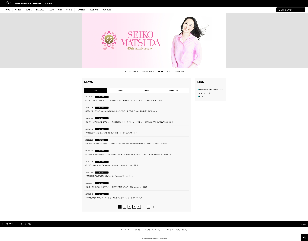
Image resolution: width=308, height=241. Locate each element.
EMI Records (13, 224)
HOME (7, 10)
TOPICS (120, 91)
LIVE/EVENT (174, 91)
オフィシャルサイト (206, 93)
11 (148, 207)
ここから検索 (279, 10)
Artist (18, 10)
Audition (94, 10)
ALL (95, 91)
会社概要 (138, 230)
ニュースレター (126, 230)
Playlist (81, 10)
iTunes (303, 224)
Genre (29, 10)
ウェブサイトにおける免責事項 (177, 230)
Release (40, 10)
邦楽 (29, 224)
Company (107, 10)
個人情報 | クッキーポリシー (154, 230)
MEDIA (146, 91)
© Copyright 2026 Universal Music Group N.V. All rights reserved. (154, 238)
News (51, 10)
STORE (69, 10)
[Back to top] (304, 237)
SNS (60, 10)
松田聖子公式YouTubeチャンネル (210, 89)
